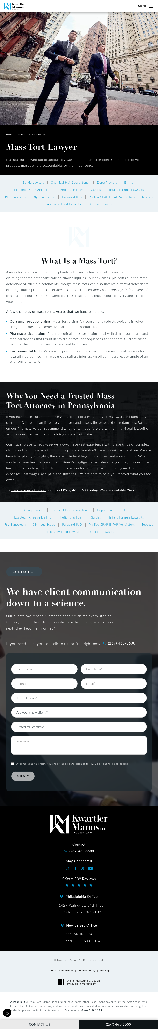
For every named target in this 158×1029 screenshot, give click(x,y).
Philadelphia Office (82, 896)
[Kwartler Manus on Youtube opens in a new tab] (90, 868)
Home (10, 134)
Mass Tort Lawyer (31, 134)
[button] (7, 1013)
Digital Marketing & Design (83, 982)
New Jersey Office (81, 925)
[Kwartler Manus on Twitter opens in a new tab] (83, 868)
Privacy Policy (86, 970)
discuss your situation (28, 490)
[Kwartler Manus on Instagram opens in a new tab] (67, 868)
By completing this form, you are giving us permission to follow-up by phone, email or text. (72, 763)
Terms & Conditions (60, 970)
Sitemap (105, 970)
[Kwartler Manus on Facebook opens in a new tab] (75, 868)
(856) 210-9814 (91, 1010)
